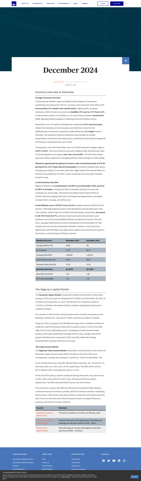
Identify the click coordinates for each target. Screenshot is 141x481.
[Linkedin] (119, 460)
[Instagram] (124, 460)
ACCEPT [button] (134, 477)
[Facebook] (103, 460)
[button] (102, 3)
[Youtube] (113, 460)
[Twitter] (108, 460)
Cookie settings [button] (65, 477)
